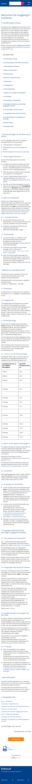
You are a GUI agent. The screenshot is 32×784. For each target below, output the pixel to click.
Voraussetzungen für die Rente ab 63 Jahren (16, 62)
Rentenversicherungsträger (21, 152)
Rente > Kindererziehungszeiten (10, 714)
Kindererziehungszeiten (7, 212)
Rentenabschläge (10, 89)
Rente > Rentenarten (7, 701)
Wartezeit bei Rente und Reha (18, 213)
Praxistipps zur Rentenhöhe (13, 100)
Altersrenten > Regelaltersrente (10, 704)
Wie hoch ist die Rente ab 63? (12, 77)
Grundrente (8, 96)
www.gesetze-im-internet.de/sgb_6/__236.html (15, 466)
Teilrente (12, 608)
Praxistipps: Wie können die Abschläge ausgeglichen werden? (14, 105)
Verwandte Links (8, 126)
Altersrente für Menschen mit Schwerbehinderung (15, 706)
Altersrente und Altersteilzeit (9, 709)
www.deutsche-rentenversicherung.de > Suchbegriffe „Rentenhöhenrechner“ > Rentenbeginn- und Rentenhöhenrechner (15, 514)
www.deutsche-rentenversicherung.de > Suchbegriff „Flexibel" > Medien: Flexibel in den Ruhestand (16, 669)
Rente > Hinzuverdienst (23, 545)
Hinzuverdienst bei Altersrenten (14, 109)
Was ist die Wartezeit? (11, 70)
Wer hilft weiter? (8, 122)
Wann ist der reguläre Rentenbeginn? (15, 93)
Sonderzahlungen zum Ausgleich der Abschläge (14, 118)
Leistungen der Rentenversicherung (11, 717)
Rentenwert (8, 81)
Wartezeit (13, 147)
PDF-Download (10, 748)
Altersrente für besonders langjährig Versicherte (14, 711)
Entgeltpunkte (9, 85)
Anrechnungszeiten (23, 212)
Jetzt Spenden (16, 739)
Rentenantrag (9, 74)
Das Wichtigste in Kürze (10, 59)
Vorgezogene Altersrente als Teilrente (15, 113)
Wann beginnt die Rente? (12, 66)
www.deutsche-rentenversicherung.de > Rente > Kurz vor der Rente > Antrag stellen (16, 250)
